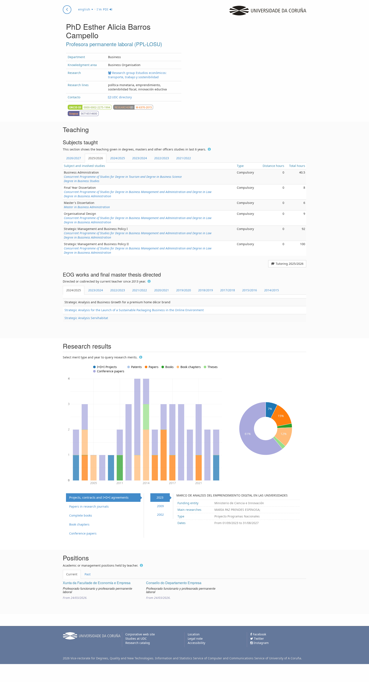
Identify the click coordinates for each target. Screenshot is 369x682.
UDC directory (121, 97)
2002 (160, 515)
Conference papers (83, 533)
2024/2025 (117, 158)
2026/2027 (73, 158)
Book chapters (79, 524)
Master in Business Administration (87, 207)
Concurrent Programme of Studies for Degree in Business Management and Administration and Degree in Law (137, 192)
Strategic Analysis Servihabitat (86, 318)
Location (194, 634)
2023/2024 (139, 158)
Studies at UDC (136, 638)
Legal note (195, 638)
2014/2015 (271, 290)
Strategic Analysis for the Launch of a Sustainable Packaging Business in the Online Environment (134, 310)
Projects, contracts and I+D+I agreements (99, 497)
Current (71, 574)
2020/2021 (161, 290)
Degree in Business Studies (81, 181)
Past (88, 574)
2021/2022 (183, 158)
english (84, 9)
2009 (160, 506)
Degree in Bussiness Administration (87, 196)
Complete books (80, 515)
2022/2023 (161, 158)
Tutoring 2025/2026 (289, 264)
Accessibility (196, 643)
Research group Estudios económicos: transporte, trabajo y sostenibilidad (137, 75)
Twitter (258, 638)
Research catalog (137, 643)
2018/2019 (205, 290)
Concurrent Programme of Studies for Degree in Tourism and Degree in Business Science (123, 177)
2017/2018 (227, 290)
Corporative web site (140, 634)
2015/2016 (249, 290)
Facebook (259, 634)
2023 (160, 497)
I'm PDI (103, 9)
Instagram (261, 643)
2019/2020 (183, 290)
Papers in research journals (89, 506)
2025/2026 (95, 158)
